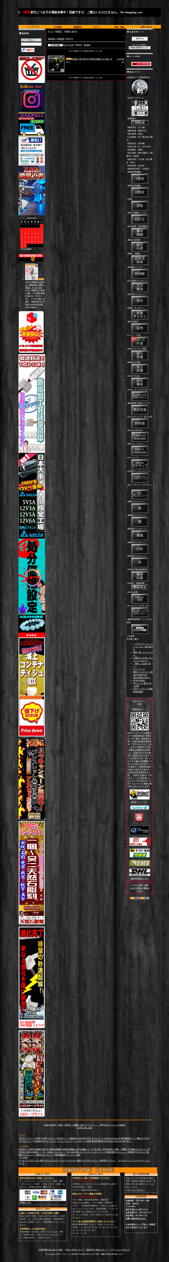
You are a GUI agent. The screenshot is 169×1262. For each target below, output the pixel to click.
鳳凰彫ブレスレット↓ (137, 529)
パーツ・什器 (134, 335)
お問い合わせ (146, 27)
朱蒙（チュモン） (136, 308)
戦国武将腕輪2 (134, 185)
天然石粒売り (109, 1149)
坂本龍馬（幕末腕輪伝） (139, 226)
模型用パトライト (108, 1160)
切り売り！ (128, 1141)
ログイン (97, 27)
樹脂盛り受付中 (71, 31)
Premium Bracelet (135, 430)
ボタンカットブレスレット (140, 389)
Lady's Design (134, 376)
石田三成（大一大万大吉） (140, 146)
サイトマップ (139, 669)
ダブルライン (97, 1138)
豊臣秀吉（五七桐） (137, 127)
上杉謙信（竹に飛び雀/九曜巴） (139, 138)
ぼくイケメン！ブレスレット (139, 486)
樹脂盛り (59, 31)
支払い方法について (75, 1250)
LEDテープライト (136, 98)
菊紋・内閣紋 (134, 253)
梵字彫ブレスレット (137, 294)
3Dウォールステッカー (55, 1160)
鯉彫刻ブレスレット (137, 515)
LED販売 (58, 27)
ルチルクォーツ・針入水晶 (140, 417)
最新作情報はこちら (140, 878)
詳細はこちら (25, 1202)
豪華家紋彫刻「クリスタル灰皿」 (139, 621)
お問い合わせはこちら (135, 1218)
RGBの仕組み (139, 680)
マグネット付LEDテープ (58, 1138)
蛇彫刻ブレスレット (137, 542)
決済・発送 (119, 27)
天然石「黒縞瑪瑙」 (137, 583)
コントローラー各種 (82, 1141)
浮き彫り (98, 1149)
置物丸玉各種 (134, 362)
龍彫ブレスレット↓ (136, 501)
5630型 (44, 1138)
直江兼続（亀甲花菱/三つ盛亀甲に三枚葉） (139, 154)
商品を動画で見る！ (142, 677)
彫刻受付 (78, 27)
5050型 (38, 1138)
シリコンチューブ (65, 1141)
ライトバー (51, 1141)
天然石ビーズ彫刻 (26, 1149)
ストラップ (133, 457)
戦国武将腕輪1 (134, 172)
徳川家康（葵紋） (136, 134)
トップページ (33, 27)
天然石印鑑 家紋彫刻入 (138, 569)
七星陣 (131, 636)
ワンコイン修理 (73, 1155)
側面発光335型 (76, 1138)
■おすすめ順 (68, 45)
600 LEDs (87, 1138)
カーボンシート (125, 1160)
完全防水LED (40, 1141)
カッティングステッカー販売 (31, 1160)
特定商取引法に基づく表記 (51, 1250)
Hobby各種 (133, 592)
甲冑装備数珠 (60, 1155)
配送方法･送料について (96, 1250)
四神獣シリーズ (135, 267)
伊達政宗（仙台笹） (137, 165)
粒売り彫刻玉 (33, 1152)
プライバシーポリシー (135, 1190)
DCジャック (28, 1141)
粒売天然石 (133, 321)
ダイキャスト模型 (73, 1160)
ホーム (50, 31)
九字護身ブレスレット (138, 281)
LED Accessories (111, 1138)
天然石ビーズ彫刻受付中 (139, 77)
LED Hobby (109, 1141)
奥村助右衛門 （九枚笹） (139, 169)
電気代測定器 (97, 1141)
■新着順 (87, 45)
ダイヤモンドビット (91, 1160)
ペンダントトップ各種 (101, 1152)
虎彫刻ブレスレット (137, 556)
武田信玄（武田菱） (137, 143)
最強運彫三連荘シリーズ (139, 403)
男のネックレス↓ (135, 444)
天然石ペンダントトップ (139, 471)
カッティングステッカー (139, 606)
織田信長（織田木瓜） (138, 131)
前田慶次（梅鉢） (136, 150)
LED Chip (118, 1141)
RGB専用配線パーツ (127, 1138)
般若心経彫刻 (134, 240)
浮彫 (130, 199)
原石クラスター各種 (137, 349)
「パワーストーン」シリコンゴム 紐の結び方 (143, 647)
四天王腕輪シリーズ (137, 213)
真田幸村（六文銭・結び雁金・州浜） (139, 161)
